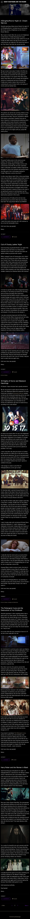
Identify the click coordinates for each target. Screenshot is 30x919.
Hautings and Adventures (13, 602)
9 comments (6, 898)
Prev (3, 905)
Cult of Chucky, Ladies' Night (11, 244)
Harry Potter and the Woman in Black (14, 767)
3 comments (6, 372)
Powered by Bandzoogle (15, 916)
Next (26, 905)
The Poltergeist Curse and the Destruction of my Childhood (12, 609)
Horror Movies (4, 375)
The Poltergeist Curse (20, 733)
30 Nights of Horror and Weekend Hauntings (13, 382)
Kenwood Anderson (18, 393)
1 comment (6, 759)
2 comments (6, 236)
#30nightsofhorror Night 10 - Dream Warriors (14, 22)
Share (15, 236)
